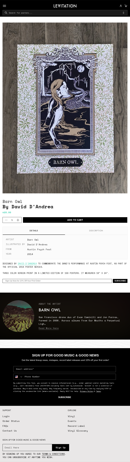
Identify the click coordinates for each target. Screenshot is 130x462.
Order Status (11, 421)
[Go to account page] (120, 5)
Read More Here (49, 328)
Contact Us (10, 430)
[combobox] (65, 12)
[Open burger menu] (4, 6)
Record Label (76, 426)
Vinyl (71, 416)
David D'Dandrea (27, 263)
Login (6, 416)
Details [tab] (34, 230)
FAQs (5, 426)
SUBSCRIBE (120, 281)
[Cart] (125, 5)
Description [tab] (96, 230)
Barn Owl (13, 201)
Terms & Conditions (53, 453)
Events (72, 421)
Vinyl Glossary (78, 430)
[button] (125, 5)
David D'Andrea (37, 244)
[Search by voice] (123, 13)
